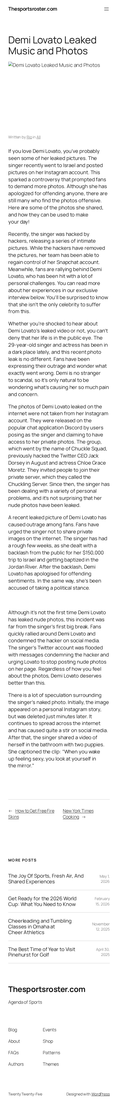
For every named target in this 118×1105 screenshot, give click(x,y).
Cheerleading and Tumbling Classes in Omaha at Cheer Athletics (40, 926)
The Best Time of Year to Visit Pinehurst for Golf (41, 952)
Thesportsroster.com (32, 8)
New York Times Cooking (78, 814)
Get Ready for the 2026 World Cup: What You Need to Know (42, 901)
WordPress (100, 1094)
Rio (29, 136)
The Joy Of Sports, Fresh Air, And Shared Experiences (46, 878)
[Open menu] (106, 9)
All (38, 136)
